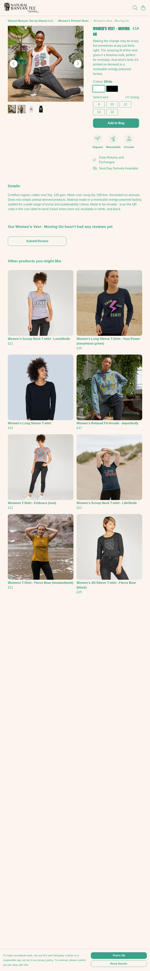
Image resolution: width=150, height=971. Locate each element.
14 (99, 112)
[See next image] (78, 64)
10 (112, 104)
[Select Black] (112, 89)
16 (112, 112)
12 (125, 104)
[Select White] (99, 89)
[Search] (135, 8)
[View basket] (143, 8)
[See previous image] (14, 64)
